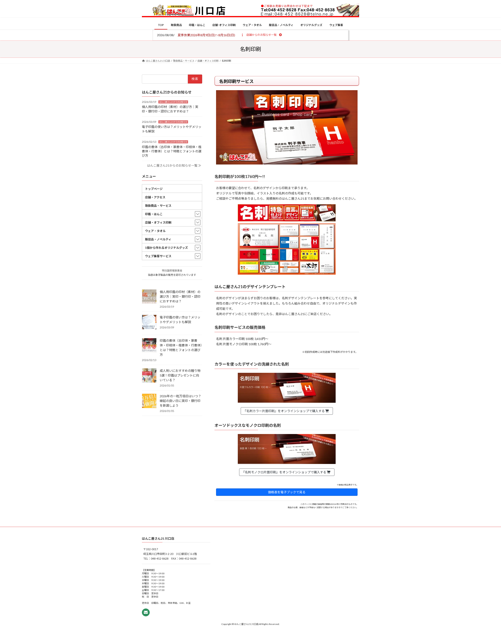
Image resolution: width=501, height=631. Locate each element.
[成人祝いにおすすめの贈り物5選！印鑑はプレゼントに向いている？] (149, 375)
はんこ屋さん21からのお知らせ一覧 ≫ (174, 165)
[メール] (146, 613)
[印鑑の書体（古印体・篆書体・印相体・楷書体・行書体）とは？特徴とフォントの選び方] (149, 345)
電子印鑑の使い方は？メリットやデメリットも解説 (180, 319)
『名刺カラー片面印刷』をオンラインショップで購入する (284, 411)
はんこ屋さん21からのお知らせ (173, 102)
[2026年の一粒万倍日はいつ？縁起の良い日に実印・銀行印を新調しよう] (149, 401)
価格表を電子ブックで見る (286, 492)
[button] (261, 34)
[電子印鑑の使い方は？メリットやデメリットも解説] (149, 322)
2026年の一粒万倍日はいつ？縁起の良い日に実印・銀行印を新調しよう (180, 400)
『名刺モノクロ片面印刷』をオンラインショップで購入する (284, 472)
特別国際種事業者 (172, 270)
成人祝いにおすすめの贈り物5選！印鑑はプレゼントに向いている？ (180, 375)
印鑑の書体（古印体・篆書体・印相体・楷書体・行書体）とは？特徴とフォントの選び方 (171, 151)
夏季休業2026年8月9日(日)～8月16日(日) (206, 35)
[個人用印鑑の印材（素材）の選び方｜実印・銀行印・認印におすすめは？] (149, 297)
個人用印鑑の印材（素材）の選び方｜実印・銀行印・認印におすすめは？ (180, 296)
